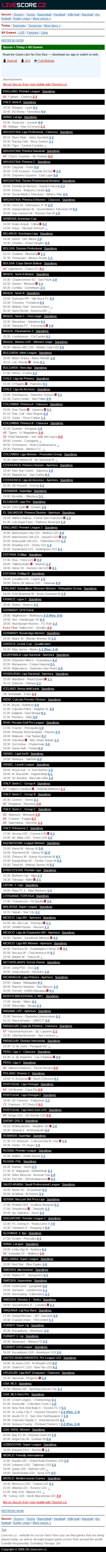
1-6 (47, 971)
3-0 (62, 347)
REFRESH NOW (12, 40)
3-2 (42, 485)
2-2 (51, 137)
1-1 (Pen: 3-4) (48, 649)
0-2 (75, 209)
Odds (44, 32)
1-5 (63, 593)
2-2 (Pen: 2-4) (70, 1424)
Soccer (6, 14)
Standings (48, 91)
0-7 (52, 952)
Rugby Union (21, 18)
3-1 (60, 394)
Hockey (19, 14)
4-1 (41, 268)
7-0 (53, 1223)
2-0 (58, 171)
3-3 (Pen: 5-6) (53, 615)
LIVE (21, 32)
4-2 (44, 224)
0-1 (35, 107)
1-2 (55, 623)
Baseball (87, 14)
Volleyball (73, 14)
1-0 (57, 213)
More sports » (42, 18)
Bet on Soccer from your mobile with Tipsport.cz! (35, 84)
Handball (59, 14)
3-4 (34, 694)
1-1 (42, 126)
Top (3, 1529)
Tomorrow (35, 25)
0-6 (59, 860)
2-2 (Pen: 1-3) (70, 1412)
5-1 (60, 549)
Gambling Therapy (42, 1543)
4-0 (43, 111)
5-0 (64, 537)
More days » (52, 25)
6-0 (58, 583)
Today (5, 25)
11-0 (47, 852)
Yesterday (19, 25)
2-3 (35, 96)
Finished (32, 32)
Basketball (44, 14)
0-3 (42, 619)
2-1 (42, 287)
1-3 (63, 541)
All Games (8, 32)
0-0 (40, 122)
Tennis (30, 14)
